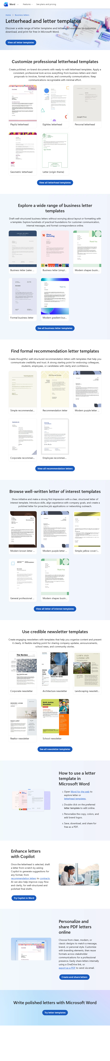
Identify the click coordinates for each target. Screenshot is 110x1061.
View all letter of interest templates (55, 608)
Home (8, 15)
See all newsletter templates (55, 749)
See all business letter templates (55, 328)
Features (27, 4)
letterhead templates (75, 798)
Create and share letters (74, 977)
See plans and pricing (46, 4)
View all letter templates (21, 42)
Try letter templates (55, 1012)
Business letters (22, 15)
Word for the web (80, 791)
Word (12, 4)
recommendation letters (23, 878)
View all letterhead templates (55, 182)
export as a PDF (67, 967)
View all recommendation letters (55, 468)
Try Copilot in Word (24, 898)
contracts (45, 878)
